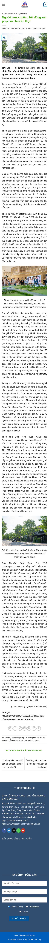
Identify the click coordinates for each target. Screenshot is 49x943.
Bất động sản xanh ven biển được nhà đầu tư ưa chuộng (36, 763)
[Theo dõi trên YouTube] (23, 830)
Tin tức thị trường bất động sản (27, 740)
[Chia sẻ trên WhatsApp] (10, 728)
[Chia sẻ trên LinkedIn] (34, 728)
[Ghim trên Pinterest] (29, 728)
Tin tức (23, 14)
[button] (3, 4)
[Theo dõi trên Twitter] (9, 830)
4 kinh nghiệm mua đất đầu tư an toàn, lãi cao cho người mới (12, 763)
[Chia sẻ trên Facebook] (15, 728)
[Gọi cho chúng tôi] (18, 830)
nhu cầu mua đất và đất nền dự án (30, 134)
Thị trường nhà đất (10, 14)
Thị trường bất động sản (26, 68)
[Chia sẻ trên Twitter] (20, 728)
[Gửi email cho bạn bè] (24, 728)
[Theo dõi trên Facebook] (4, 830)
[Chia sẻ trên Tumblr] (38, 728)
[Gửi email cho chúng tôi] (14, 830)
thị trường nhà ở (32, 637)
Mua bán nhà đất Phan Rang (34, 28)
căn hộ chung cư (34, 313)
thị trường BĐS (35, 84)
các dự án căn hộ (29, 194)
